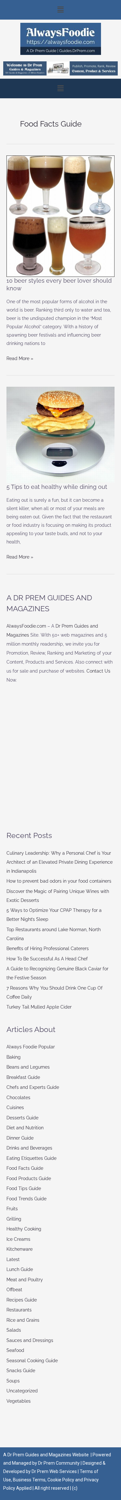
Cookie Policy (61, 1479)
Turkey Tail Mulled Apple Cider (39, 1007)
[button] (60, 9)
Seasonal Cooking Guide (32, 1360)
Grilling (13, 1219)
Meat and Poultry (24, 1279)
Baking (13, 1057)
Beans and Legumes (28, 1067)
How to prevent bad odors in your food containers (58, 881)
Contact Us (98, 671)
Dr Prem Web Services (54, 1471)
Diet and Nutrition (25, 1127)
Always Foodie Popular (30, 1046)
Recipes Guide (21, 1299)
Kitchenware (19, 1249)
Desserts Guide (22, 1117)
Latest (13, 1259)
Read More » (19, 357)
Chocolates (18, 1097)
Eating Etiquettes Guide (31, 1158)
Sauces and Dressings (29, 1340)
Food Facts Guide (24, 1168)
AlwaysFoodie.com (26, 626)
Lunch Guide (19, 1269)
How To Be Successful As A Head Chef (47, 958)
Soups (13, 1380)
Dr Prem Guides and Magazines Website (48, 1454)
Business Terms (29, 1479)
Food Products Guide (28, 1178)
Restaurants (19, 1309)
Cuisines (15, 1107)
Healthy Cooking (23, 1228)
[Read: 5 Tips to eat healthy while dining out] (60, 434)
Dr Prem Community (59, 1463)
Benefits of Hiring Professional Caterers (47, 948)
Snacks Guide (20, 1370)
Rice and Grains (22, 1320)
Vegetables (18, 1401)
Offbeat (14, 1289)
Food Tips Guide (23, 1188)
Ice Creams (18, 1239)
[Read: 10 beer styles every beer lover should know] (60, 215)
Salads (13, 1330)
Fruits (12, 1208)
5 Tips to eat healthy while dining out (56, 486)
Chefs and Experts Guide (32, 1087)
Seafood (15, 1350)
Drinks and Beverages (29, 1148)
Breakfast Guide (23, 1077)
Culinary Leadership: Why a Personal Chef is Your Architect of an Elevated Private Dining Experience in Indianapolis (59, 862)
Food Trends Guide (26, 1198)
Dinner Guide (20, 1138)
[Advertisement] (60, 757)
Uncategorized (22, 1390)
